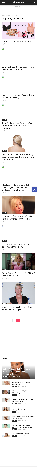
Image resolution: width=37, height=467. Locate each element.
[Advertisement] (18, 9)
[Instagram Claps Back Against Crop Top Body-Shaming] (18, 84)
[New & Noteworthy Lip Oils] (6, 435)
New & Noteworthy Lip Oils (20, 433)
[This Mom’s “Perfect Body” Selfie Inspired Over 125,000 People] (18, 205)
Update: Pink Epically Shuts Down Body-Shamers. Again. (17, 308)
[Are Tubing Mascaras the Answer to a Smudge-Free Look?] (6, 409)
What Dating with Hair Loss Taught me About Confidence (18, 68)
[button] (34, 189)
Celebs (4, 119)
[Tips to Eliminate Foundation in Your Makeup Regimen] (6, 418)
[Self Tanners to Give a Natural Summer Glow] (6, 383)
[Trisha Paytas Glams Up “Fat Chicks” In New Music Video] (18, 261)
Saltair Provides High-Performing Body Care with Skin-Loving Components (16, 371)
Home (3, 15)
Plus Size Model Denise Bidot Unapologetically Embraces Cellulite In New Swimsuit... (15, 187)
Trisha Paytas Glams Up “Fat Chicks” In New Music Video (18, 274)
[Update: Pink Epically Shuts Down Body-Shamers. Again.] (18, 293)
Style (13, 412)
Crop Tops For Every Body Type (16, 41)
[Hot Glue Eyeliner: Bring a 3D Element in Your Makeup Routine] (6, 426)
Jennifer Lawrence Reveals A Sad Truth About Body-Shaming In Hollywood (17, 125)
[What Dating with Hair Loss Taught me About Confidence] (18, 56)
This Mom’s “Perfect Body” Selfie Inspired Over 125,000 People (17, 217)
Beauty (6, 376)
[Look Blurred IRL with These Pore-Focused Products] (6, 400)
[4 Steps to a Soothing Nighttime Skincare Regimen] (6, 392)
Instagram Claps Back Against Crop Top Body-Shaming (18, 96)
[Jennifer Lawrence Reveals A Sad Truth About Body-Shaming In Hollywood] (18, 112)
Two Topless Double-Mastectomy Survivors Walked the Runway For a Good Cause (18, 157)
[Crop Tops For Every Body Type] (18, 30)
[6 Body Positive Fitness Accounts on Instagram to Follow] (18, 233)
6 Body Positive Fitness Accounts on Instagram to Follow (17, 245)
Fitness (5, 151)
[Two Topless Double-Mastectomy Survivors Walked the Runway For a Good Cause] (18, 143)
